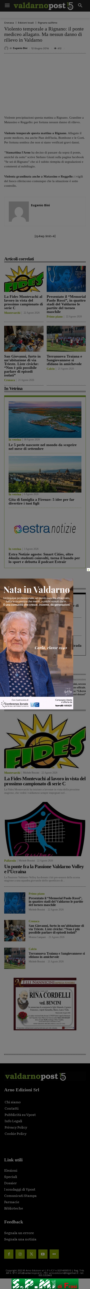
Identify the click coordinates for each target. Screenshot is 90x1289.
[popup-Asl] (36, 708)
